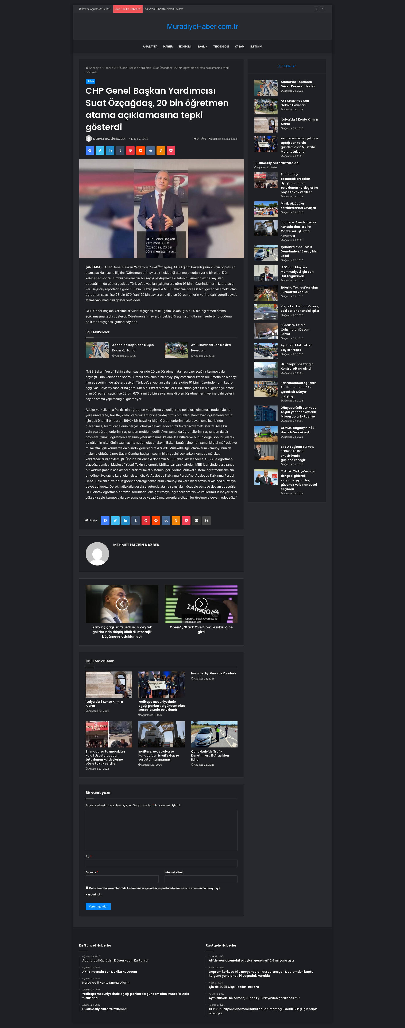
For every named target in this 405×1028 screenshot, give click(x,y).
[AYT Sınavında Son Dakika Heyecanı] (176, 350)
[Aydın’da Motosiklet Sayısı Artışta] (266, 351)
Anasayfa (150, 46)
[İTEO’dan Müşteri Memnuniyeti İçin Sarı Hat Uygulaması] (266, 273)
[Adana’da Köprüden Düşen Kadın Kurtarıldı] (97, 350)
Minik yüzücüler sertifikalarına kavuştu (298, 205)
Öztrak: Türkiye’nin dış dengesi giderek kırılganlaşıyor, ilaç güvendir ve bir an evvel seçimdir (299, 480)
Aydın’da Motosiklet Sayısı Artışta (296, 347)
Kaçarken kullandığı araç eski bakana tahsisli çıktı (300, 308)
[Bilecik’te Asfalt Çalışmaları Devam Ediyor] (266, 331)
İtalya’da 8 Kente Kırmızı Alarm (164, 9)
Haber (168, 46)
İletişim (256, 46)
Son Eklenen (287, 66)
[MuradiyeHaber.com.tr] (202, 26)
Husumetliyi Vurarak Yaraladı (213, 673)
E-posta (92, 872)
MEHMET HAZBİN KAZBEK (109, 138)
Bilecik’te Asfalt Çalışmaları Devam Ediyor (295, 329)
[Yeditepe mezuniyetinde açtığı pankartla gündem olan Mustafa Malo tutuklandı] (161, 684)
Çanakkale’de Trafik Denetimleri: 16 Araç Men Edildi (210, 755)
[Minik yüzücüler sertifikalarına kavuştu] (266, 209)
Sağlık (202, 46)
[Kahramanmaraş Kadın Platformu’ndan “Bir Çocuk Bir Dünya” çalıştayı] (266, 389)
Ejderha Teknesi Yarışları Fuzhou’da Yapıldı (299, 289)
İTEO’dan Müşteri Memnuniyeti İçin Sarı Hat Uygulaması (297, 271)
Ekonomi (185, 46)
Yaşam (239, 46)
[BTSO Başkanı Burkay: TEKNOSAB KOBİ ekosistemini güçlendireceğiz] (266, 452)
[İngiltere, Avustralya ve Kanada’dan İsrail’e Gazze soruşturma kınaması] (161, 734)
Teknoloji (221, 46)
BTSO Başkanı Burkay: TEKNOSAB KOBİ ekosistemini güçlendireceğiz (297, 453)
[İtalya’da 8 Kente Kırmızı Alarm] (109, 684)
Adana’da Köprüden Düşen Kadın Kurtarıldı (298, 84)
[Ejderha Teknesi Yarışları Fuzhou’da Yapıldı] (266, 293)
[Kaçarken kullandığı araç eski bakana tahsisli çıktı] (266, 312)
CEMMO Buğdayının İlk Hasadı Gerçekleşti (297, 430)
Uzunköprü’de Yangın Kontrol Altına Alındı (297, 366)
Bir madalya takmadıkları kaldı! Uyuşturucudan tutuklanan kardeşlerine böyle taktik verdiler (105, 757)
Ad (89, 856)
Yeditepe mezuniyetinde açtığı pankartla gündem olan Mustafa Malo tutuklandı (161, 706)
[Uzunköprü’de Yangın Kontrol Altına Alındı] (266, 370)
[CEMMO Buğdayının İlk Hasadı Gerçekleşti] (266, 434)
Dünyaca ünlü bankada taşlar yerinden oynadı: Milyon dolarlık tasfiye (299, 412)
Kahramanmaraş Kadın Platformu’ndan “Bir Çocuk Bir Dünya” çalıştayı (299, 389)
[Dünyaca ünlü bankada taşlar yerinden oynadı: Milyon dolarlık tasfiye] (266, 413)
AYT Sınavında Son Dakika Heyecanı (295, 103)
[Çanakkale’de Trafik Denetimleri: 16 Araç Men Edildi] (214, 734)
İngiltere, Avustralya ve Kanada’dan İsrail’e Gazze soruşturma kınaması (158, 755)
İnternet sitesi (174, 872)
